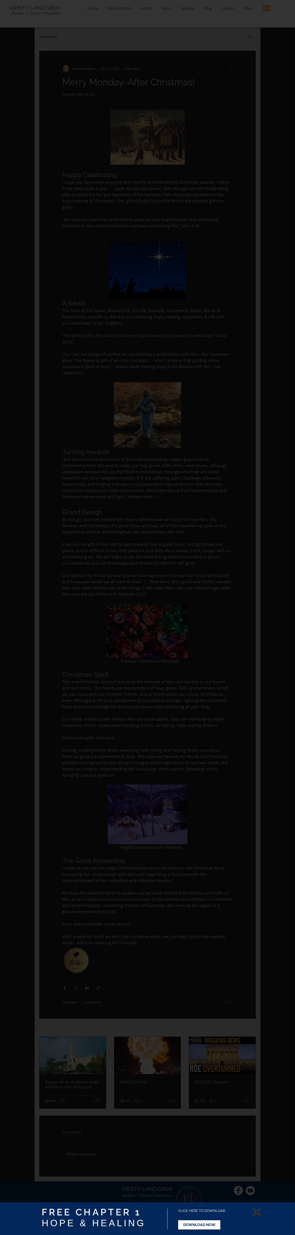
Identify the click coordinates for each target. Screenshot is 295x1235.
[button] (257, 1212)
